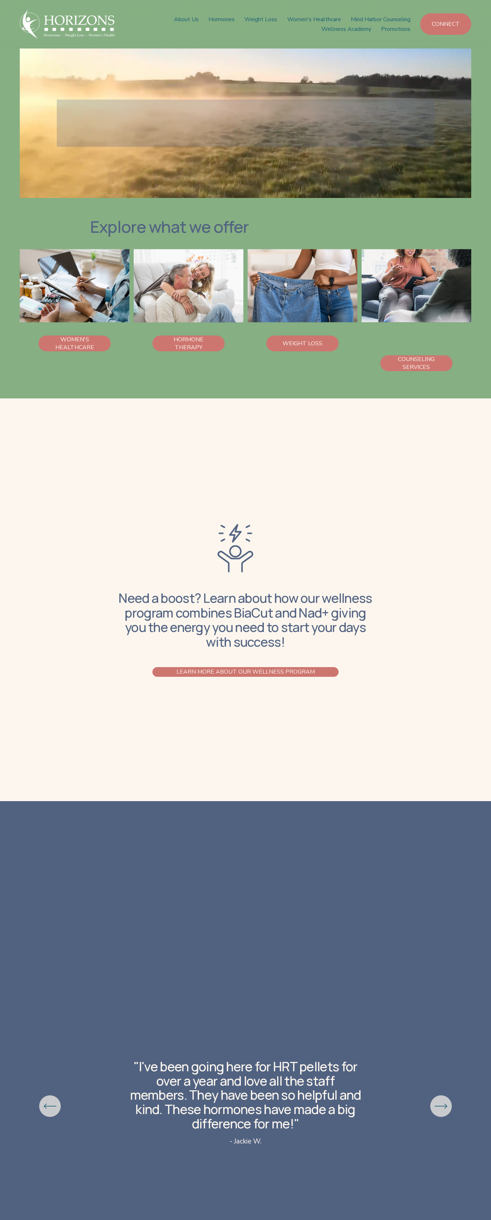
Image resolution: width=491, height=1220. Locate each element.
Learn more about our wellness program (245, 672)
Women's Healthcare (314, 19)
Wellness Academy (346, 29)
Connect (446, 24)
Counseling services (416, 363)
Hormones (221, 19)
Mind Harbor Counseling (380, 19)
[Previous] (50, 1106)
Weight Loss (260, 19)
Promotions (395, 29)
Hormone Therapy (188, 343)
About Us (186, 19)
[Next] (441, 1106)
